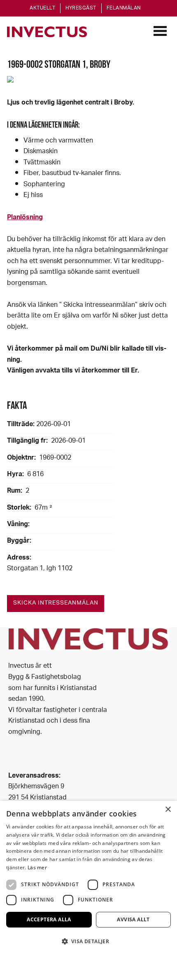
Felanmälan (124, 8)
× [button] (168, 810)
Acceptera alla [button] (49, 919)
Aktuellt (42, 8)
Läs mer (37, 867)
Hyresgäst (80, 8)
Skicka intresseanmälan (55, 603)
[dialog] (88, 878)
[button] (88, 941)
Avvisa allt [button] (133, 919)
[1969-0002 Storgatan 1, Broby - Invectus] (47, 31)
